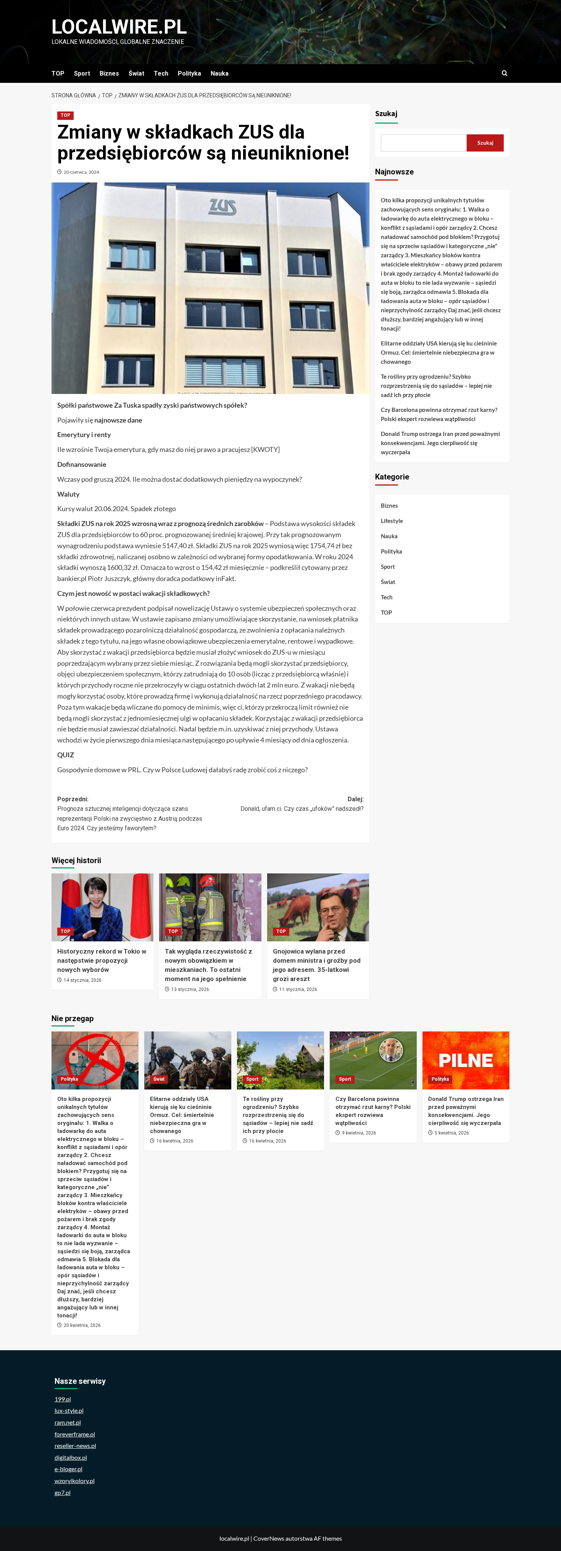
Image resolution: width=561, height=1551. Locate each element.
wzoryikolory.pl (75, 1480)
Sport (82, 73)
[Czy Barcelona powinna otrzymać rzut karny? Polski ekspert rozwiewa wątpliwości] (373, 1060)
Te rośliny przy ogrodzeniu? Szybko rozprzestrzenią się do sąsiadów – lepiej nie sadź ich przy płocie (436, 385)
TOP (58, 73)
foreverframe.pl (75, 1434)
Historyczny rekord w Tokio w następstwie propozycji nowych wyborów (101, 960)
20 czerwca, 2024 (81, 172)
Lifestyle (392, 521)
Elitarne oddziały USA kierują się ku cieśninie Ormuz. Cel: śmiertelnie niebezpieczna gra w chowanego (439, 352)
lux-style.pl (69, 1410)
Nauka (220, 73)
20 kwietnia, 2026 (82, 1325)
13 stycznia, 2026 (190, 989)
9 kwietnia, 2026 (359, 1133)
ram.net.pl (68, 1422)
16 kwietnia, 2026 (174, 1141)
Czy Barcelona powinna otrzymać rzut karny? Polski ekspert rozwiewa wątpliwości (439, 414)
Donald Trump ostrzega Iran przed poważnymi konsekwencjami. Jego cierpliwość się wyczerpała (440, 442)
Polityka (189, 73)
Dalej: (301, 804)
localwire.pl (119, 27)
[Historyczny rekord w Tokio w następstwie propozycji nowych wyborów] (102, 907)
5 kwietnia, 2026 (452, 1133)
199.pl (63, 1399)
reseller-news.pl (75, 1445)
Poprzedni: (129, 814)
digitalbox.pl (71, 1457)
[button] (504, 73)
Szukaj (386, 113)
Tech (161, 73)
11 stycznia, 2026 (298, 989)
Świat (136, 73)
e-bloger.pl (68, 1468)
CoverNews (268, 1538)
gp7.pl (63, 1492)
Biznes (109, 73)
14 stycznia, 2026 (83, 980)
